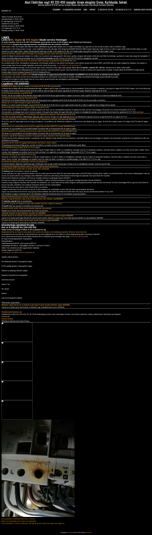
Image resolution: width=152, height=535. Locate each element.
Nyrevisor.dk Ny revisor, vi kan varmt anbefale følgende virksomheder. (27, 208)
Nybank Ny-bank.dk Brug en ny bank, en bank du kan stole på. (24, 196)
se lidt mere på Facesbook (79, 236)
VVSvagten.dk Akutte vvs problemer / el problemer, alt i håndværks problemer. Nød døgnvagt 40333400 (38, 119)
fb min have (139, 112)
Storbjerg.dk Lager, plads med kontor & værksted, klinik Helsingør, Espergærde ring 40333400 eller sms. (39, 61)
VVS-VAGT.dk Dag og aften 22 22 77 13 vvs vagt (19, 154)
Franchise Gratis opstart (143, 9)
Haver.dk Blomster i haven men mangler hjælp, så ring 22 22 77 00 (25, 107)
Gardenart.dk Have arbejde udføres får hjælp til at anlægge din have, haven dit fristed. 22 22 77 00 (37, 54)
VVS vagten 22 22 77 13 (123, 9)
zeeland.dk (88, 532)
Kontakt (93, 9)
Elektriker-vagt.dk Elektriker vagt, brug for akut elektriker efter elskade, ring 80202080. (32, 199)
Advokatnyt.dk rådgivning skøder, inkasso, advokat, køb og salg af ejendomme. (30, 166)
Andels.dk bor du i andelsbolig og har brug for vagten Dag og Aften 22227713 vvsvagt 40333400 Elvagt (38, 126)
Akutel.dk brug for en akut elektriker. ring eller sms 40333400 (23, 213)
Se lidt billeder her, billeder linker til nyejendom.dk (18, 252)
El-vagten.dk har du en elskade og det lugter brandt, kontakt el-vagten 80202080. (30, 220)
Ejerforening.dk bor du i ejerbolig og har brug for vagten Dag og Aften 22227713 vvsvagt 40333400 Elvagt (39, 131)
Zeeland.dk (5, 316)
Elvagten (70, 532)
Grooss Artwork (7, 319)
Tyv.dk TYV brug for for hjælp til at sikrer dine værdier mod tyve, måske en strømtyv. (32, 203)
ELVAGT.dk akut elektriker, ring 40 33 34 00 (17, 93)
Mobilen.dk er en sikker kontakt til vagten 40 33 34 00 (21, 103)
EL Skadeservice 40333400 (72, 9)
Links (85, 9)
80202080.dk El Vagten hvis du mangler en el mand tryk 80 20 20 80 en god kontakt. (31, 86)
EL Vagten (17, 40)
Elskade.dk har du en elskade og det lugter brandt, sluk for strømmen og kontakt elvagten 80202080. (37, 215)
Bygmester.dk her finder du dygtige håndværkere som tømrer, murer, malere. (29, 143)
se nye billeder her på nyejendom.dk (69, 65)
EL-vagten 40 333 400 (105, 9)
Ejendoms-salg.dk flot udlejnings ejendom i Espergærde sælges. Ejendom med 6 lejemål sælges (36, 136)
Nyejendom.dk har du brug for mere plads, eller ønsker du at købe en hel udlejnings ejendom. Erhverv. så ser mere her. (44, 232)
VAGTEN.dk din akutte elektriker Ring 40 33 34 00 (19, 98)
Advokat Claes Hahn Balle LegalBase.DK (16, 74)
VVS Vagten (32, 40)
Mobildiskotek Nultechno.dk (12, 312)
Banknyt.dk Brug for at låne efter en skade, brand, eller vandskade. (26, 169)
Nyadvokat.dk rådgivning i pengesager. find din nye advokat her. (25, 162)
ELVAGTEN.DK (7, 44)
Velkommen (56, 9)
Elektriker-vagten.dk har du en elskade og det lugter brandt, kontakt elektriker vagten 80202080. (36, 305)
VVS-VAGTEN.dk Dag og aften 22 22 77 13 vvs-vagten (21, 147)
